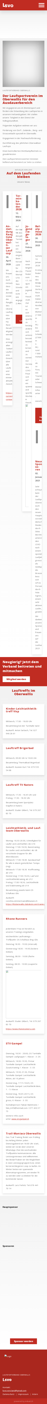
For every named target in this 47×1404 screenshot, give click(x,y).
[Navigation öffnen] (41, 5)
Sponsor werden (23, 1341)
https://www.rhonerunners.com (20, 1029)
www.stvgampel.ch (20, 1119)
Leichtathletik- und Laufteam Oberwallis (23, 829)
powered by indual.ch (23, 1401)
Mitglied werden (16, 679)
